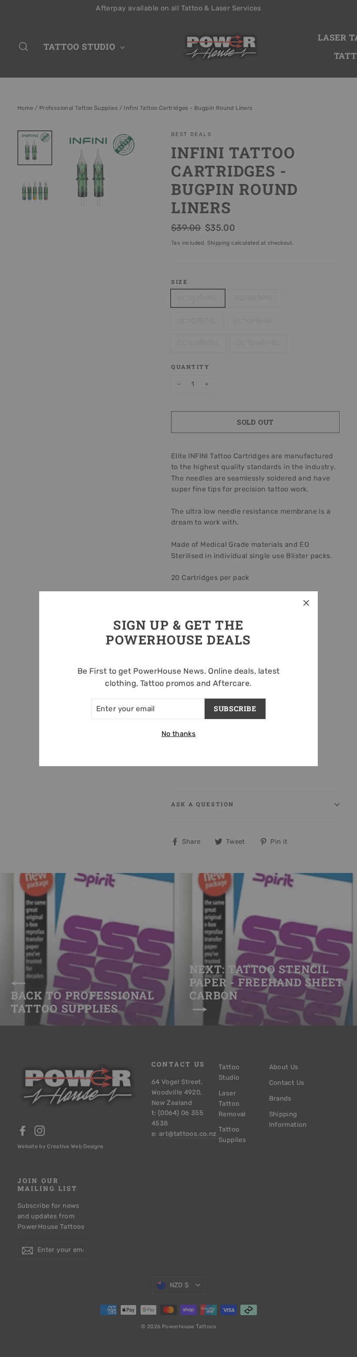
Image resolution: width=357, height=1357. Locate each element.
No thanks (179, 734)
